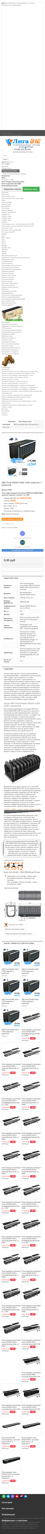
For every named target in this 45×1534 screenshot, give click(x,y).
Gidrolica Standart (7, 210)
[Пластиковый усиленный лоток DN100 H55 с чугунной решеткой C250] (31, 1328)
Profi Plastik (5, 208)
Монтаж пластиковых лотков (14, 929)
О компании (5, 411)
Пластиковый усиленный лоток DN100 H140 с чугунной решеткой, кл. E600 (11, 1239)
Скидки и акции (7, 407)
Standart (4, 234)
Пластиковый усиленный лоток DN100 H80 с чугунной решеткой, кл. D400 (11, 1067)
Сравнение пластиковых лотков (12, 399)
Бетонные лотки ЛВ (8, 232)
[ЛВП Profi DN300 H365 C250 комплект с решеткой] (31, 957)
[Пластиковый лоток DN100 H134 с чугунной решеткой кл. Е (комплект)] (11, 1460)
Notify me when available (9, 527)
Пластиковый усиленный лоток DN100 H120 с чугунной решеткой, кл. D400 (11, 1171)
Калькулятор (6, 403)
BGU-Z (4, 242)
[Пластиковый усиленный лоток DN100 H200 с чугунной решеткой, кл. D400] (31, 1294)
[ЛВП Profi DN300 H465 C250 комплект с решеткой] (31, 987)
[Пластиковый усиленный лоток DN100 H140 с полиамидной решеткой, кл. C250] (11, 1190)
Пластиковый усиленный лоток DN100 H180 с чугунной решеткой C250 (31, 1407)
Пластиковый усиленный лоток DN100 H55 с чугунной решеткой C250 (31, 1342)
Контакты (5, 415)
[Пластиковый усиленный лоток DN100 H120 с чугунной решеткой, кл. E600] (31, 1156)
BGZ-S (4, 244)
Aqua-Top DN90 (7, 202)
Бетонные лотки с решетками (11, 230)
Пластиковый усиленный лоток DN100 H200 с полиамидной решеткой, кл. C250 (11, 1308)
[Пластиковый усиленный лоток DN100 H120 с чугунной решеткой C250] (11, 1393)
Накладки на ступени (9, 342)
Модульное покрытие (9, 338)
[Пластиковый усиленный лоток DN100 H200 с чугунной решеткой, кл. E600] (11, 1328)
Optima (4, 252)
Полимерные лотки (8, 259)
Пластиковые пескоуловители (12, 265)
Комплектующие (7, 281)
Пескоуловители (7, 263)
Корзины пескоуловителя (10, 287)
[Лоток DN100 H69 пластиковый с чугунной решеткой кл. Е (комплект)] (11, 1426)
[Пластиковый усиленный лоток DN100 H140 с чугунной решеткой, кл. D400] (31, 1190)
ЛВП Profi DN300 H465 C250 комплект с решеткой (30, 1001)
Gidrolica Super (6, 216)
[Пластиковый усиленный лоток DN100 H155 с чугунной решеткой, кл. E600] (31, 1259)
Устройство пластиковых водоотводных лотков (17, 375)
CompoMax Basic (7, 261)
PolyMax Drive (6, 220)
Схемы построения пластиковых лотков (15, 377)
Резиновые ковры (7, 346)
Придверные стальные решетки (12, 326)
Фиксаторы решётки (8, 285)
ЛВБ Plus (5, 250)
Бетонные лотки (7, 228)
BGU (3, 240)
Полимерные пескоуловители (11, 269)
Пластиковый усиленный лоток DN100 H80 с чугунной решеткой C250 (31, 1375)
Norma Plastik (6, 206)
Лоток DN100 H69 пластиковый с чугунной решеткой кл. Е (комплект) (11, 1441)
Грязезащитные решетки (10, 324)
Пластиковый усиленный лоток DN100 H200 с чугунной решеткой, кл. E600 (11, 1343)
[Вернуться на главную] (4, 421)
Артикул (4, 490)
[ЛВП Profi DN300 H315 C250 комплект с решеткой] (11, 957)
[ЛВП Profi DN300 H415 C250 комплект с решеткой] (11, 987)
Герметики (5, 289)
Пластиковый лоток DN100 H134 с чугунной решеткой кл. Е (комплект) (10, 1475)
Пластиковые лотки (8, 196)
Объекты (4, 413)
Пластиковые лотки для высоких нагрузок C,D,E (18, 226)
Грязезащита (6, 322)
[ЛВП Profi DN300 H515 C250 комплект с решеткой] (11, 1018)
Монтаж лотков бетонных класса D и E (14, 383)
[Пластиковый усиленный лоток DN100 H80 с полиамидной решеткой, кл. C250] (31, 1018)
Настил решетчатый (8, 301)
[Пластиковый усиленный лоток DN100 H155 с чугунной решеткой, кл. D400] (11, 1259)
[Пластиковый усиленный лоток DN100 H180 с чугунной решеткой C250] (31, 1393)
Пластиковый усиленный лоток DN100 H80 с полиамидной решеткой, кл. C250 (31, 1033)
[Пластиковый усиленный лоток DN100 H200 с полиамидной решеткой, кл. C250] (11, 1294)
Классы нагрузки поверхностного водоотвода (17, 395)
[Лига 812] (22, 143)
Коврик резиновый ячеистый (11, 348)
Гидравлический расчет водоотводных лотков (17, 405)
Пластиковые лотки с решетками (12, 198)
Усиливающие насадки (9, 291)
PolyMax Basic (6, 218)
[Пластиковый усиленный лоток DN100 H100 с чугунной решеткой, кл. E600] (11, 1121)
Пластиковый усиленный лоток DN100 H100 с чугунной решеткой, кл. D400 (31, 1102)
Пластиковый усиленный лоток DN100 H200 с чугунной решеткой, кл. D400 (31, 1308)
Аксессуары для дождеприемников (13, 299)
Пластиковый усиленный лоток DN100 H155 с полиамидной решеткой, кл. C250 (31, 1239)
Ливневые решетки (8, 271)
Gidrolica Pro (6, 214)
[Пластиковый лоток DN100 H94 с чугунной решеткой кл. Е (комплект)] (31, 1426)
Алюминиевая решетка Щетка (11, 332)
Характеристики (7, 393)
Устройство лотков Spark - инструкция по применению (19, 387)
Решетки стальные (8, 273)
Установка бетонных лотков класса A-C (15, 381)
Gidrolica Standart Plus (9, 212)
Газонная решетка (7, 305)
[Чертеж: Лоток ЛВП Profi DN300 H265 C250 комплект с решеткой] (23, 472)
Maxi (3, 236)
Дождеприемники (7, 293)
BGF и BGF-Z (6, 238)
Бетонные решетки (8, 279)
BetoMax (4, 246)
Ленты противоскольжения (10, 344)
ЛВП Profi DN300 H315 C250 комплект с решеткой (10, 971)
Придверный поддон (8, 334)
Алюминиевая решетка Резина (12, 330)
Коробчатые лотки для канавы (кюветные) (15, 257)
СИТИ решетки (6, 328)
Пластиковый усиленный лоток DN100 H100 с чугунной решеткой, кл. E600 (11, 1136)
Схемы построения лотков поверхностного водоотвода (20, 371)
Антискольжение (7, 340)
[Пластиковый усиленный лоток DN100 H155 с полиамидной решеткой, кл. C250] (31, 1225)
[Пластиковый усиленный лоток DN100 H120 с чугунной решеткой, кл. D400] (11, 1156)
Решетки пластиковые (9, 275)
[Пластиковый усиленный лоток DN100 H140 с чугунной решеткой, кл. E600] (11, 1225)
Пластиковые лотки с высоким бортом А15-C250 (18, 224)
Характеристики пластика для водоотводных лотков (19, 401)
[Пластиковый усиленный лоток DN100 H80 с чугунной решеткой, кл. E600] (31, 1052)
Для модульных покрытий (10, 354)
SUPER (4, 253)
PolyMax (4, 222)
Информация (6, 367)
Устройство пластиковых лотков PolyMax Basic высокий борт (22, 391)
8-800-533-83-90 (22, 149)
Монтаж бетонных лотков (10, 379)
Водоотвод (5, 194)
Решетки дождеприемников (11, 297)
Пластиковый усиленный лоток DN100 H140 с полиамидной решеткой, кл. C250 (11, 1205)
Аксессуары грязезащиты (10, 350)
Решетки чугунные (8, 277)
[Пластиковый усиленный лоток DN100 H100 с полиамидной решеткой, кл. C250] (11, 1087)
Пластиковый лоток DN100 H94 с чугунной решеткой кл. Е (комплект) (30, 1441)
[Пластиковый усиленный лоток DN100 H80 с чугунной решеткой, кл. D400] (11, 1052)
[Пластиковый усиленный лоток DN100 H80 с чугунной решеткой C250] (31, 1361)
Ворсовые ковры (7, 336)
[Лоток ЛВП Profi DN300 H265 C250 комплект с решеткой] (12, 472)
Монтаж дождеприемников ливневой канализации (18, 385)
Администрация (7, 133)
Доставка (5, 409)
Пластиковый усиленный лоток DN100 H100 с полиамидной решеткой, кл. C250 (11, 1102)
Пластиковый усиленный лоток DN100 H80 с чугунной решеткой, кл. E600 (31, 1067)
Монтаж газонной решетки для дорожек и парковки (18, 389)
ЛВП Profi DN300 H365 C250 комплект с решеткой (30, 971)
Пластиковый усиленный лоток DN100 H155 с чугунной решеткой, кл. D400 (11, 1274)
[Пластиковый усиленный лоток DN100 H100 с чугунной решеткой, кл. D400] (31, 1087)
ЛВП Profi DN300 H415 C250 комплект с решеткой (10, 1001)
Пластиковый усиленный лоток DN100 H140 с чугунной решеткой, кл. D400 (31, 1205)
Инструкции (5, 369)
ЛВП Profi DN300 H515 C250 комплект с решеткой (10, 1032)
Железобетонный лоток (9, 255)
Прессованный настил (9, 303)
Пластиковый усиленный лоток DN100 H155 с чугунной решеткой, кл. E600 (31, 1274)
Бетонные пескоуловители (10, 267)
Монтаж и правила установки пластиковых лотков (18, 373)
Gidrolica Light (6, 204)
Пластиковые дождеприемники (12, 295)
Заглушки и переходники (10, 283)
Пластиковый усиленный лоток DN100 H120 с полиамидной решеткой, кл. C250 (31, 1136)
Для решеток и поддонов (10, 352)
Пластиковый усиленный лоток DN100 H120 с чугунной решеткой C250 (11, 1407)
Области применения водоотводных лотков (16, 397)
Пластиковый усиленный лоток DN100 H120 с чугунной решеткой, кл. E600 (31, 1171)
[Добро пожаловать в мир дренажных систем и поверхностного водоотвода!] (22, 66)
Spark (3, 200)
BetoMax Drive (6, 248)
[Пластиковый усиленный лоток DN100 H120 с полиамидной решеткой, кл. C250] (31, 1121)
